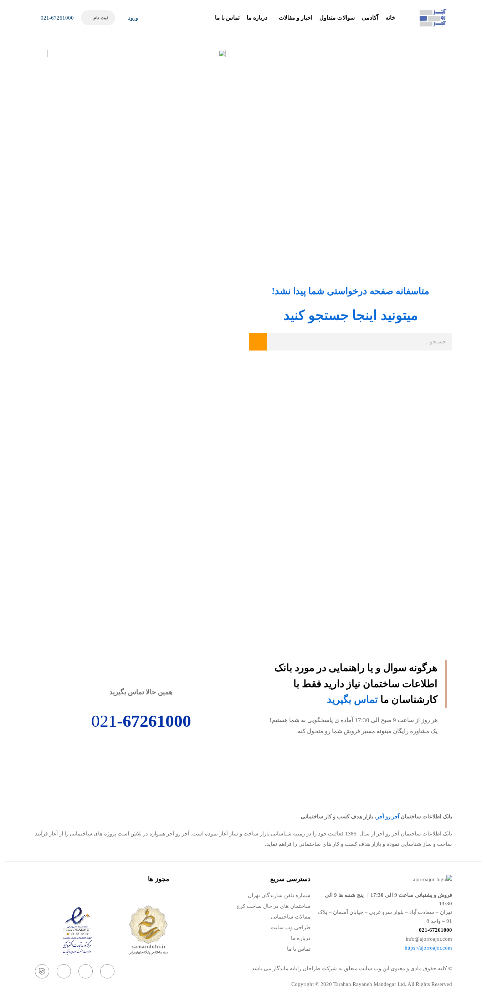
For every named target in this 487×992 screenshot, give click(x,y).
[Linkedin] (64, 971)
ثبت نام (100, 17)
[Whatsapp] (85, 971)
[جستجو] (258, 342)
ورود (132, 18)
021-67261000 (56, 18)
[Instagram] (107, 971)
